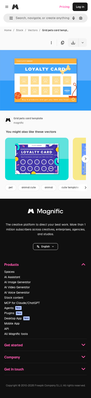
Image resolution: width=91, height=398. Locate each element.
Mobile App (11, 323)
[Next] (85, 159)
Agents (12, 308)
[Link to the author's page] (8, 120)
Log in (80, 7)
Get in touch (14, 369)
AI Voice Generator (17, 292)
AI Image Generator (17, 282)
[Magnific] (45, 212)
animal (49, 187)
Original (27, 57)
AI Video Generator (17, 287)
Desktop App (16, 318)
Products (11, 264)
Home (7, 30)
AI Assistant (12, 277)
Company (12, 357)
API (6, 329)
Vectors (32, 30)
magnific (19, 123)
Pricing (64, 7)
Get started (13, 345)
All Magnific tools (16, 334)
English (45, 246)
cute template (70, 187)
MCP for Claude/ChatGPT (22, 303)
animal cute (29, 187)
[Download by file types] (82, 42)
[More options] (51, 42)
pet (11, 187)
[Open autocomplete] (9, 18)
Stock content (13, 298)
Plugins (12, 313)
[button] (45, 246)
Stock (19, 30)
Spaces (9, 272)
